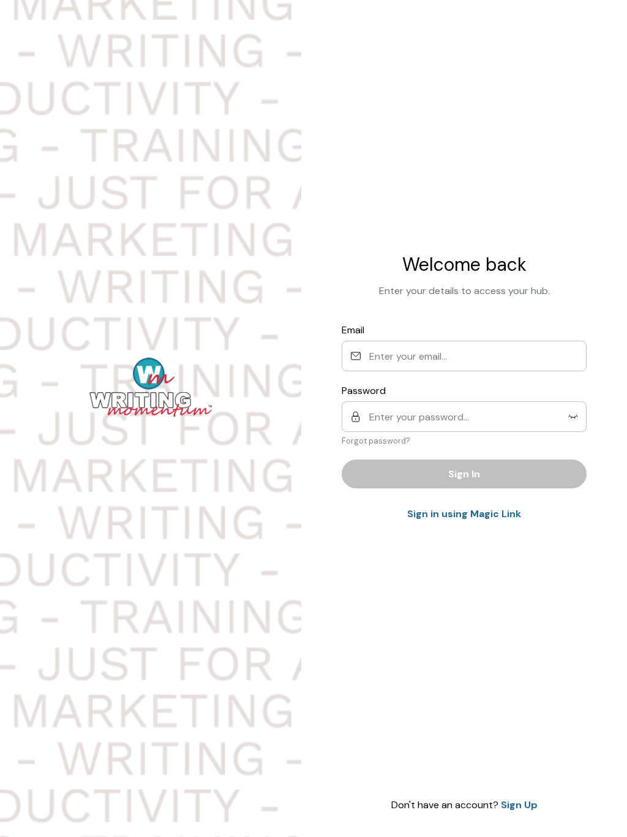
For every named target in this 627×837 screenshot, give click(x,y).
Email (353, 330)
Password (364, 390)
